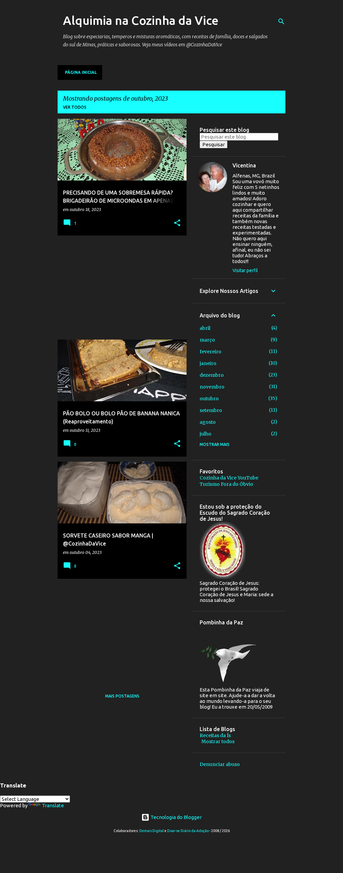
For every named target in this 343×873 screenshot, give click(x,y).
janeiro (208, 363)
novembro (212, 387)
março (207, 340)
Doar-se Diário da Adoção (188, 831)
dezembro (212, 375)
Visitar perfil (245, 270)
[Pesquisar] (281, 21)
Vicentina (244, 165)
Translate (53, 805)
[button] (177, 223)
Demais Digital (151, 831)
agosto (208, 422)
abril (205, 328)
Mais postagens (122, 696)
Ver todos (74, 107)
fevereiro (210, 352)
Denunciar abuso (220, 764)
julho (205, 434)
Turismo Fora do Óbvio (226, 484)
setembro (211, 410)
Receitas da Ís (215, 735)
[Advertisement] (120, 288)
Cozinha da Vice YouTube (229, 478)
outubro (209, 399)
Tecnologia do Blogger (175, 817)
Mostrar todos (217, 741)
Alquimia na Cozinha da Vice (140, 20)
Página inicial (81, 72)
